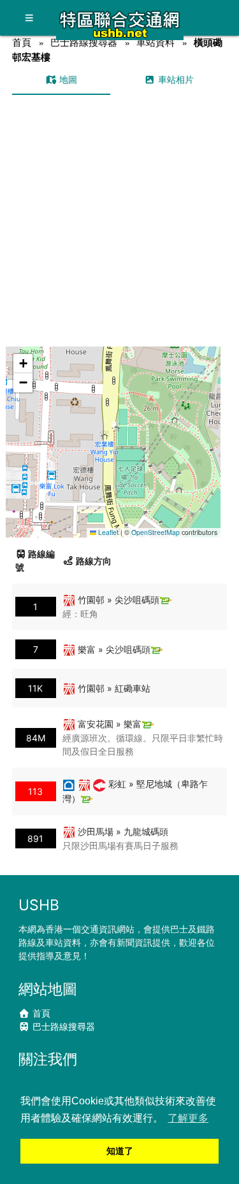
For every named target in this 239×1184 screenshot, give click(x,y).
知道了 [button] (119, 1151)
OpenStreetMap (155, 532)
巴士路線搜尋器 (83, 42)
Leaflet (107, 532)
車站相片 (175, 79)
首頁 (21, 42)
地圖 (67, 79)
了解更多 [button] (188, 1118)
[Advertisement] (119, 220)
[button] (114, 429)
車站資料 (155, 42)
